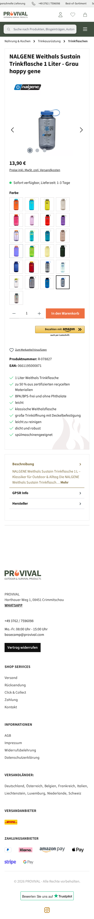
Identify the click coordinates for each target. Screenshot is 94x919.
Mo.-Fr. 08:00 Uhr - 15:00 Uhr (26, 629)
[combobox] (44, 29)
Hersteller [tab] (20, 503)
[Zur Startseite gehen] (16, 14)
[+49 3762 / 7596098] (31, 3)
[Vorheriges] (12, 129)
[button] (60, 331)
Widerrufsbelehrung (20, 750)
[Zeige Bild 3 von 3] (44, 150)
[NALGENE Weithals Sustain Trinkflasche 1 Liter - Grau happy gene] (47, 130)
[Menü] (85, 29)
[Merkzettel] (73, 14)
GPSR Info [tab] (20, 492)
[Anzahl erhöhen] (39, 313)
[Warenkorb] (85, 14)
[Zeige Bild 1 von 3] (30, 150)
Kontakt (11, 707)
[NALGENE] (47, 87)
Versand (11, 677)
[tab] (46, 473)
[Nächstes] (81, 129)
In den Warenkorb (65, 313)
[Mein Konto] (60, 14)
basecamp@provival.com (24, 634)
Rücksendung (15, 685)
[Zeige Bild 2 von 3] (37, 150)
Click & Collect (15, 692)
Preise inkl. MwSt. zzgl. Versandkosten (34, 170)
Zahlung (11, 699)
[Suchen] (9, 29)
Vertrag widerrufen (23, 647)
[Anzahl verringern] (14, 313)
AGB (8, 735)
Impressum (13, 742)
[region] (47, 130)
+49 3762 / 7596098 (19, 620)
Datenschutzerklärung (22, 757)
